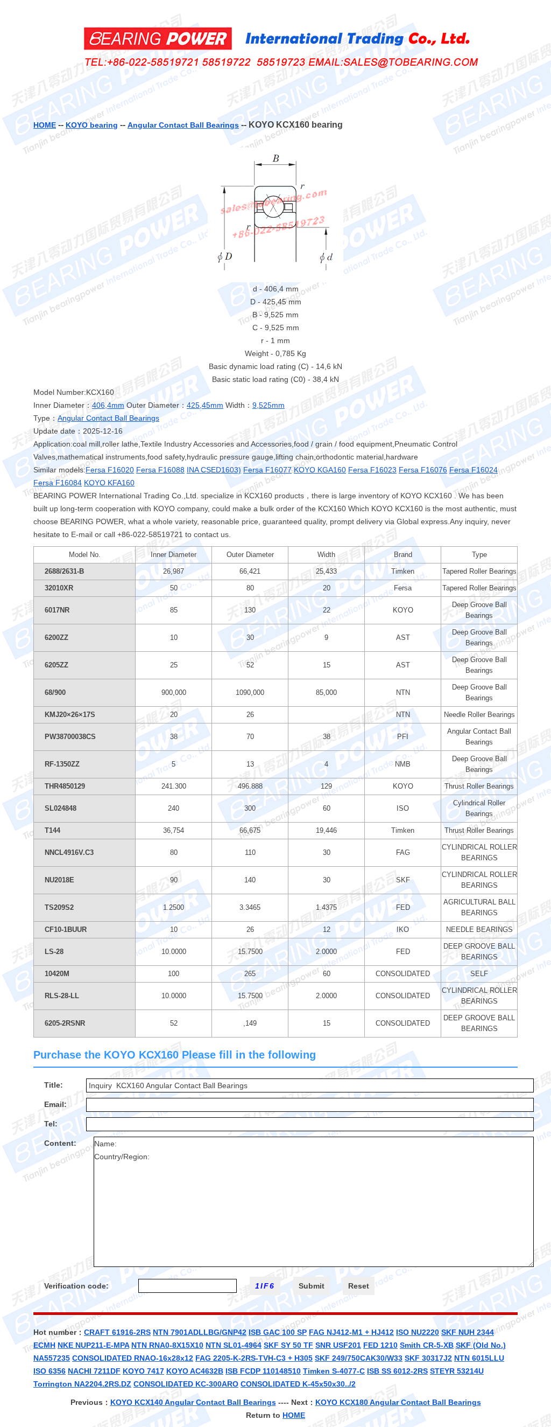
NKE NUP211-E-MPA (93, 1345)
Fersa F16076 (423, 469)
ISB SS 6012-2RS (397, 1371)
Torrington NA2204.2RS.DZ (82, 1384)
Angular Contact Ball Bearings (183, 125)
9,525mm (268, 405)
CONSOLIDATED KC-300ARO (185, 1384)
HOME (44, 125)
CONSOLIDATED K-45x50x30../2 (298, 1384)
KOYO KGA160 (320, 469)
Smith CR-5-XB (427, 1345)
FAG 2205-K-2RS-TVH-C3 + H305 (254, 1358)
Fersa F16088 (160, 469)
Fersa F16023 (372, 469)
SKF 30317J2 (428, 1358)
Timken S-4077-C (334, 1371)
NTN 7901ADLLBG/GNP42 (199, 1332)
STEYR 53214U (457, 1371)
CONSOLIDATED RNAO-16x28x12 (132, 1358)
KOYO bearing (92, 125)
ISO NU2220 (417, 1332)
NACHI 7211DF (94, 1371)
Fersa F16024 (473, 469)
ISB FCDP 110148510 (263, 1371)
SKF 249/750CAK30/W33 (358, 1358)
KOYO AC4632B (194, 1371)
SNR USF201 (338, 1345)
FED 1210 (380, 1345)
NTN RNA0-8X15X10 (167, 1345)
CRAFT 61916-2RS (117, 1332)
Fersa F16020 (110, 469)
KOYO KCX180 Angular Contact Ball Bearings (398, 1402)
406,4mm (108, 405)
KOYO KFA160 (109, 482)
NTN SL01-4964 (234, 1345)
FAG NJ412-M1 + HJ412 (351, 1332)
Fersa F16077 (267, 469)
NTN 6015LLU (479, 1358)
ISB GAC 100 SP (278, 1332)
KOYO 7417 (143, 1371)
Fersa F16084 (57, 482)
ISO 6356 (49, 1371)
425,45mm (205, 405)
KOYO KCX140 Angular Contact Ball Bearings (193, 1402)
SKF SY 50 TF (288, 1345)
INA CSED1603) (214, 469)
